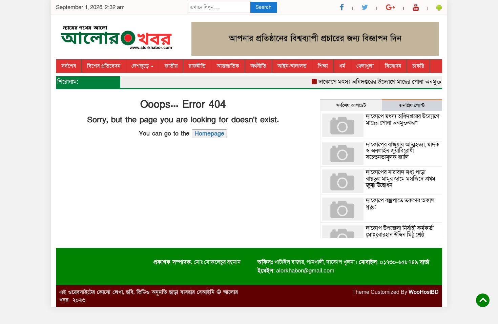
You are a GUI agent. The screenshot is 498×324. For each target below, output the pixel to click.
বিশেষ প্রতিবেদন (103, 66)
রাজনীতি (197, 66)
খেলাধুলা (365, 66)
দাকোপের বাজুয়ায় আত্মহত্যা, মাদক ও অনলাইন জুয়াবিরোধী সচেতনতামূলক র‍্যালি (402, 151)
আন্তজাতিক (228, 66)
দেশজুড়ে (140, 66)
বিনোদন (393, 66)
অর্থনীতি (258, 66)
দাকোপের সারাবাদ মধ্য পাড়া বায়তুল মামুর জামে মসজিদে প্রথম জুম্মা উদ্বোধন (400, 178)
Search (263, 7)
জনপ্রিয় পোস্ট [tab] (412, 105)
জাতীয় (171, 66)
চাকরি (418, 66)
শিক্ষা (323, 66)
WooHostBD (424, 292)
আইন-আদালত (292, 66)
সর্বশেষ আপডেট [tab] (351, 105)
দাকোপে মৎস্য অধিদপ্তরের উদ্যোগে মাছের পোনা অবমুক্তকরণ (381, 82)
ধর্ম (342, 66)
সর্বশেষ (68, 66)
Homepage (209, 134)
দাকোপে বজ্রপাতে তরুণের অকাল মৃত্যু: (400, 204)
